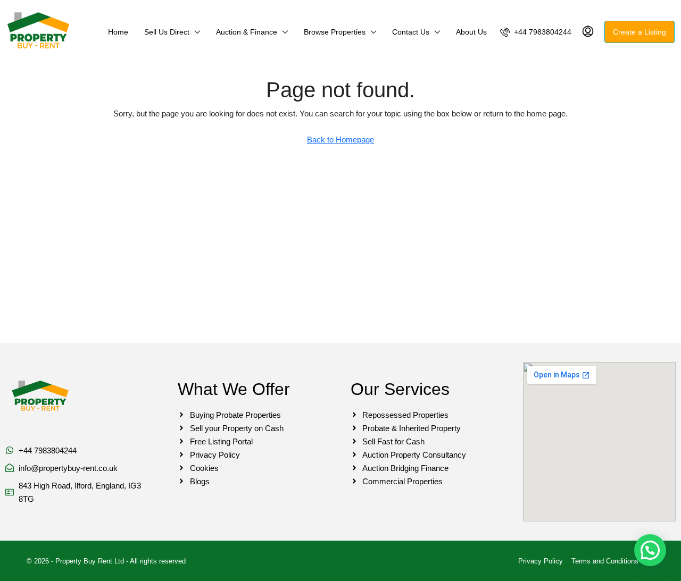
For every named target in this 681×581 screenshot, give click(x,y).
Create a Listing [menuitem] (639, 32)
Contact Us (410, 32)
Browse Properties (335, 32)
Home (118, 32)
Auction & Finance (246, 32)
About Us (471, 32)
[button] (650, 550)
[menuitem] (536, 31)
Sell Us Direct (166, 32)
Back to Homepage (340, 139)
